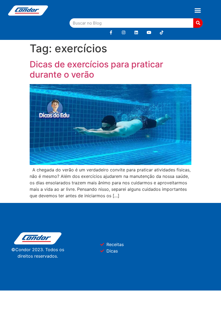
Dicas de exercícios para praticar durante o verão (96, 69)
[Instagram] (124, 32)
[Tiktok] (162, 32)
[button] (198, 10)
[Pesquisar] (198, 23)
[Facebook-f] (111, 32)
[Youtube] (149, 32)
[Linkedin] (136, 32)
